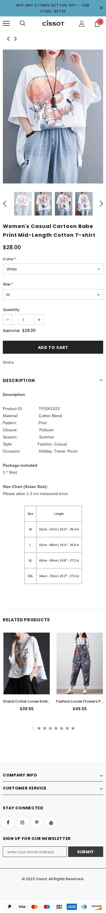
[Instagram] (22, 822)
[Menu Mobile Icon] (6, 23)
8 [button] (73, 728)
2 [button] (39, 728)
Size (8, 284)
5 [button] (56, 728)
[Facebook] (8, 822)
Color (9, 259)
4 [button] (50, 728)
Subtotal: (11, 330)
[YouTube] (51, 822)
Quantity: (11, 309)
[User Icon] (82, 24)
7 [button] (67, 728)
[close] (101, 8)
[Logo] (53, 23)
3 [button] (44, 728)
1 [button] (33, 728)
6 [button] (61, 728)
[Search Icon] (22, 23)
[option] (53, 117)
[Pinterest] (37, 822)
